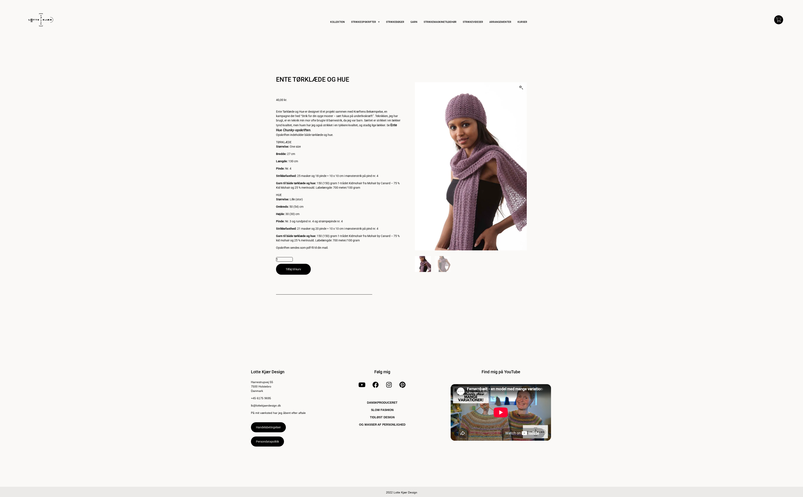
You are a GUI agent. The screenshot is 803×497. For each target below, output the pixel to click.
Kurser (522, 22)
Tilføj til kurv (293, 269)
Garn (413, 22)
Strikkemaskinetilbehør (440, 22)
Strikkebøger (395, 22)
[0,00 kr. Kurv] (778, 19)
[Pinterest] (402, 385)
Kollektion (337, 22)
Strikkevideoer (473, 22)
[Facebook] (375, 385)
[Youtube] (362, 385)
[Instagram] (389, 385)
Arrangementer (500, 22)
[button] (521, 87)
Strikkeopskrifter (363, 22)
